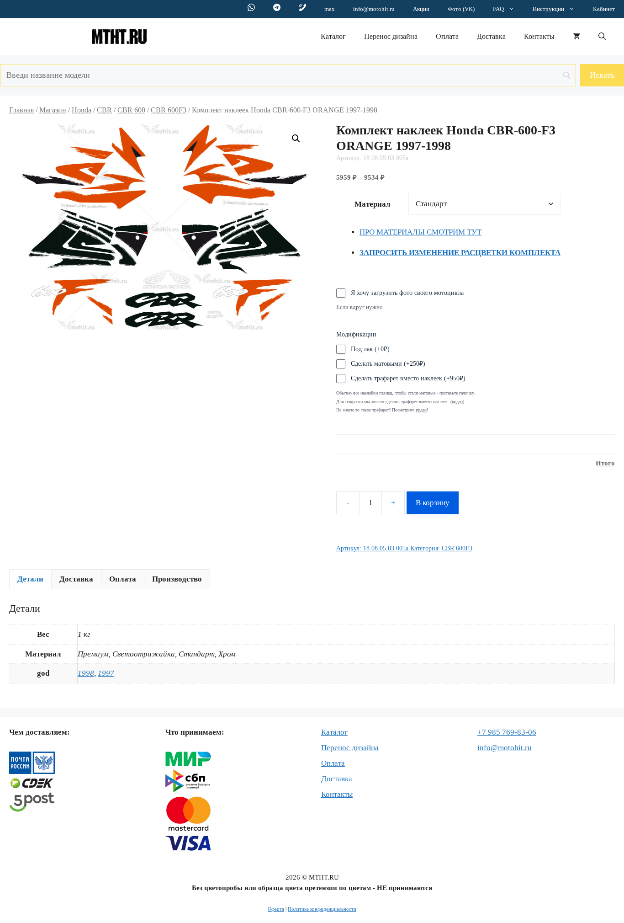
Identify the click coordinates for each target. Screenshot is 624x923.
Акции (421, 8)
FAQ (498, 8)
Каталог (333, 36)
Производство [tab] (177, 579)
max (329, 8)
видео (421, 409)
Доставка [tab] (76, 579)
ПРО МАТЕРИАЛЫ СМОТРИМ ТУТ (420, 232)
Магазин (52, 110)
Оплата (447, 36)
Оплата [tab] (122, 579)
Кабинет (604, 8)
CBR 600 (131, 110)
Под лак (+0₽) (370, 349)
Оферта (276, 909)
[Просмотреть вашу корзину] (576, 36)
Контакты (539, 36)
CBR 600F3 (168, 110)
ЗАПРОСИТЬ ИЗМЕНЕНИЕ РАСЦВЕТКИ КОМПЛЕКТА (460, 252)
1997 (106, 673)
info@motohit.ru (374, 8)
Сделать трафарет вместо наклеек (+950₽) (408, 378)
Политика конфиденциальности (322, 909)
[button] (602, 36)
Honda (81, 110)
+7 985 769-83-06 (506, 732)
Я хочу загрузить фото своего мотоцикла (407, 292)
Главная (21, 110)
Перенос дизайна (391, 36)
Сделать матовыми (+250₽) (388, 363)
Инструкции (548, 8)
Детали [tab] (30, 579)
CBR (104, 110)
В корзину (432, 502)
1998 (86, 673)
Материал (372, 204)
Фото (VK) (461, 8)
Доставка (491, 36)
